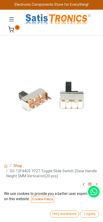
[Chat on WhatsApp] (93, 191)
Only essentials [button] (64, 213)
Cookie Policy (42, 199)
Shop (17, 166)
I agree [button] (89, 213)
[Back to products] (90, 184)
